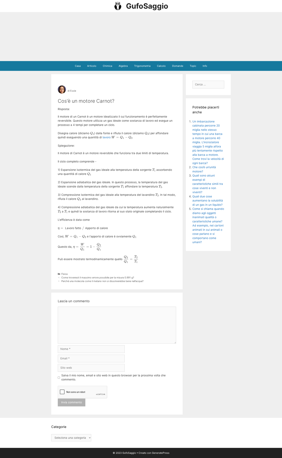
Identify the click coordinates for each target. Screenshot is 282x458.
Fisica (64, 274)
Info (205, 65)
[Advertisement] (141, 36)
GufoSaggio (147, 5)
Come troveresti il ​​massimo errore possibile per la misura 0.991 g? (97, 277)
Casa (78, 65)
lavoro (107, 137)
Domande (177, 65)
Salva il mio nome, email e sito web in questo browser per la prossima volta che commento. (113, 377)
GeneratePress (160, 452)
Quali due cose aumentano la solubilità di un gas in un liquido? (207, 200)
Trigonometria (142, 65)
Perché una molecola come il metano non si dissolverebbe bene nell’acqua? (102, 281)
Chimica (107, 65)
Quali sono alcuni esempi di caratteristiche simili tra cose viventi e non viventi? (207, 184)
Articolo (91, 65)
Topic (193, 65)
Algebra (123, 65)
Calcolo (161, 65)
